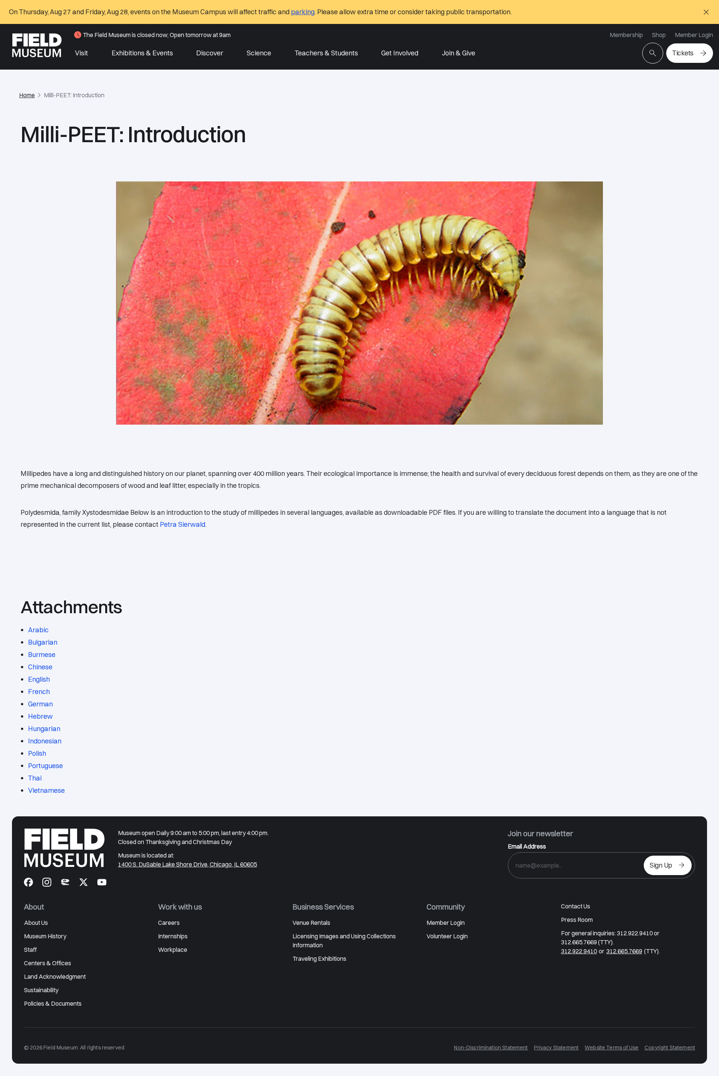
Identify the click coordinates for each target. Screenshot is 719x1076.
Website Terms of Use (611, 1047)
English (39, 679)
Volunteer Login (447, 936)
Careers (169, 922)
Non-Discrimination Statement (491, 1047)
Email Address (527, 846)
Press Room (577, 919)
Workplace (172, 949)
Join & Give (458, 53)
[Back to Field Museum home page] (37, 47)
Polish (37, 753)
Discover (209, 53)
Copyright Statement (669, 1047)
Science (259, 53)
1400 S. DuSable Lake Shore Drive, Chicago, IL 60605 (187, 864)
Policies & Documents (53, 1003)
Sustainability (41, 990)
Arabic (38, 630)
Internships (173, 936)
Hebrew (40, 716)
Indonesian (44, 741)
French (39, 691)
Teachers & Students (326, 53)
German (40, 704)
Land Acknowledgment (55, 976)
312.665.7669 (624, 951)
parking (303, 11)
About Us (36, 922)
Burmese (41, 654)
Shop (659, 35)
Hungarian (44, 728)
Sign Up (661, 865)
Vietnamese (46, 790)
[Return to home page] (64, 847)
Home (27, 95)
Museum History (45, 936)
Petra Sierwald (182, 524)
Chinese (40, 667)
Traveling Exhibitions (319, 958)
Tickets (683, 53)
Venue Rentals (311, 922)
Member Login (694, 35)
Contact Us (575, 906)
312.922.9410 (579, 951)
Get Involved (399, 53)
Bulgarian (42, 642)
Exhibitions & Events (142, 53)
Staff (30, 949)
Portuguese (45, 765)
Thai (35, 778)
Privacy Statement (556, 1047)
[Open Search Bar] (652, 53)
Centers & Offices (47, 963)
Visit (81, 53)
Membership (626, 35)
